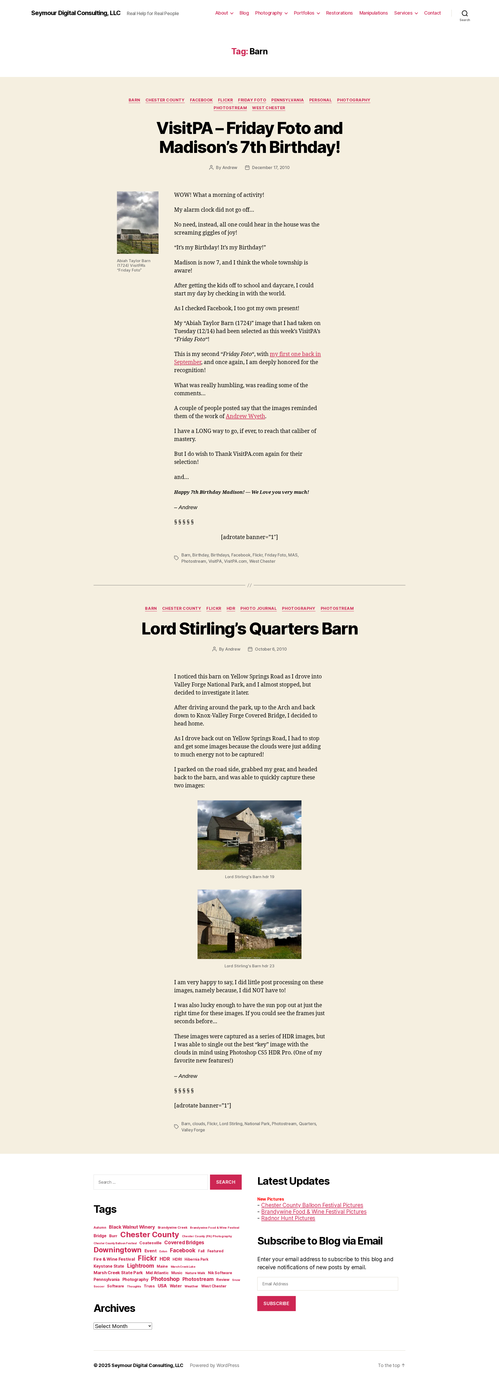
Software (115, 1286)
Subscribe (276, 1303)
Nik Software (220, 1273)
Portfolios (304, 13)
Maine (162, 1266)
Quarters (307, 1123)
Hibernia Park (196, 1259)
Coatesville (150, 1242)
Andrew (229, 167)
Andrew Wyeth (245, 416)
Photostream (230, 108)
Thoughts (134, 1286)
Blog (244, 13)
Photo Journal (258, 608)
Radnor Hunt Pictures (288, 1218)
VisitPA (215, 561)
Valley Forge (193, 1129)
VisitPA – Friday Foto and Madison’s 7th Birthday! (249, 137)
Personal (320, 100)
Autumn (100, 1227)
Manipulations (373, 13)
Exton (163, 1251)
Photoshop (165, 1278)
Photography (268, 13)
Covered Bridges (184, 1242)
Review (222, 1279)
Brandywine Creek (172, 1227)
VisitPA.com (235, 561)
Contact (432, 13)
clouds (198, 1123)
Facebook (201, 100)
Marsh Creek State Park (118, 1272)
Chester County (165, 100)
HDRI (177, 1259)
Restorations (339, 13)
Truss (149, 1286)
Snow (236, 1280)
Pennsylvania (287, 100)
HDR (231, 608)
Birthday (200, 555)
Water (176, 1286)
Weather (191, 1286)
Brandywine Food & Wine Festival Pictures (313, 1211)
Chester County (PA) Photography (207, 1236)
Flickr (225, 100)
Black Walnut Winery (132, 1227)
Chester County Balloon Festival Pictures (312, 1205)
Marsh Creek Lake (183, 1266)
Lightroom (140, 1265)
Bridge (100, 1235)
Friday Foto (252, 100)
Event (151, 1250)
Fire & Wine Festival (114, 1259)
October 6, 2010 (271, 649)
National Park (257, 1123)
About (221, 13)
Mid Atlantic (157, 1272)
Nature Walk (195, 1273)
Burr (113, 1235)
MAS (292, 555)
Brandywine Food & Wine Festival (214, 1227)
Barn (134, 100)
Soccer (99, 1286)
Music (176, 1273)
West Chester (268, 108)
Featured (215, 1251)
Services (403, 13)
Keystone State (109, 1266)
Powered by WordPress (214, 1365)
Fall (201, 1251)
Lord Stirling (230, 1123)
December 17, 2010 (271, 167)
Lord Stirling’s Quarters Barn (249, 628)
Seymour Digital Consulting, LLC (76, 13)
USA (162, 1285)
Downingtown (118, 1250)
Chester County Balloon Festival (115, 1243)
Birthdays (220, 555)
